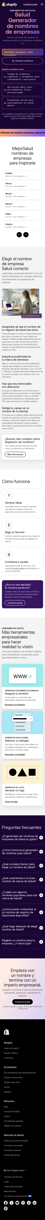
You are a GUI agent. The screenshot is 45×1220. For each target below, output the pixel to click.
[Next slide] (26, 234)
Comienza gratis (15, 603)
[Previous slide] (19, 234)
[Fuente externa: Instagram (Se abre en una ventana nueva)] (23, 1203)
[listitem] (22, 200)
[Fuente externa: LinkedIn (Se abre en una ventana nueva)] (34, 1203)
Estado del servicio (12, 1155)
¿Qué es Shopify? (11, 1048)
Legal (6, 1182)
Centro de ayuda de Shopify (16, 1140)
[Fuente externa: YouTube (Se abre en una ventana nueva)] (17, 1203)
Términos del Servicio (13, 1177)
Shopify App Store (12, 1082)
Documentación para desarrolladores (20, 1072)
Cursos (7, 1116)
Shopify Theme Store (13, 1077)
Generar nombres (24, 60)
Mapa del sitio (10, 1191)
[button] (42, 4)
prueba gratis (18, 568)
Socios (7, 1087)
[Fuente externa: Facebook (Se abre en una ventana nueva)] (6, 1203)
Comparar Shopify (12, 1111)
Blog (6, 1106)
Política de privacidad (13, 1186)
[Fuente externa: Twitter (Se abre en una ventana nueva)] (11, 1203)
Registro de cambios (12, 1126)
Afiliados (7, 1092)
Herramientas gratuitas (13, 1121)
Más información (15, 454)
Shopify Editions (11, 1053)
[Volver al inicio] (6, 1032)
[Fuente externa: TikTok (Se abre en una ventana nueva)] (29, 1203)
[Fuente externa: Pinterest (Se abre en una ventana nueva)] (6, 1208)
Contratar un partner (12, 1150)
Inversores (8, 1058)
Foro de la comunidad (13, 1145)
